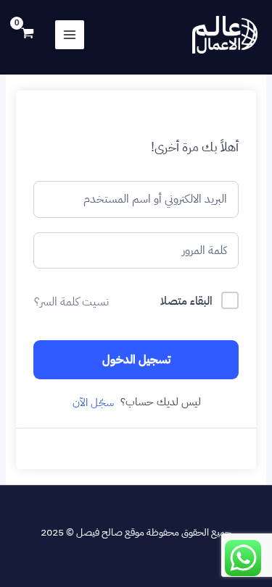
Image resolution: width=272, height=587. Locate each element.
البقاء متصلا (186, 301)
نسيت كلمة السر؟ (71, 302)
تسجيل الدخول (136, 359)
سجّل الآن (93, 402)
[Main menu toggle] (69, 34)
